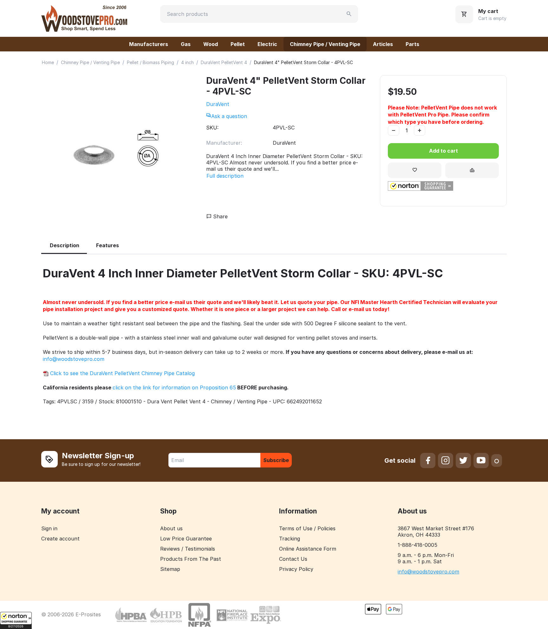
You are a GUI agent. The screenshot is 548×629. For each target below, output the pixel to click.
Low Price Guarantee (186, 538)
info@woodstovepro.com (73, 359)
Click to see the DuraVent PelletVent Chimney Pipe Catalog (122, 373)
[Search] (349, 14)
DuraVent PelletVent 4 (224, 62)
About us (171, 528)
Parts (412, 44)
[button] (16, 620)
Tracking (289, 538)
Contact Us (293, 559)
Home (48, 62)
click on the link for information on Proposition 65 (174, 387)
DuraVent (217, 104)
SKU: (212, 127)
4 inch (187, 62)
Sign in (49, 528)
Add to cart (443, 151)
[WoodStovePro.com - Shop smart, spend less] (84, 18)
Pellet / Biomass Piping (150, 62)
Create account (60, 538)
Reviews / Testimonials (187, 549)
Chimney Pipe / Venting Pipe (325, 44)
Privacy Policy (296, 569)
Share (220, 216)
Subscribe (276, 460)
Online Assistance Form (307, 549)
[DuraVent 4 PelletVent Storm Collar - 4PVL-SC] (117, 149)
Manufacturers (148, 44)
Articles (383, 44)
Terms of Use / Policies (307, 528)
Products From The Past (190, 559)
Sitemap (170, 569)
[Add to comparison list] (472, 170)
